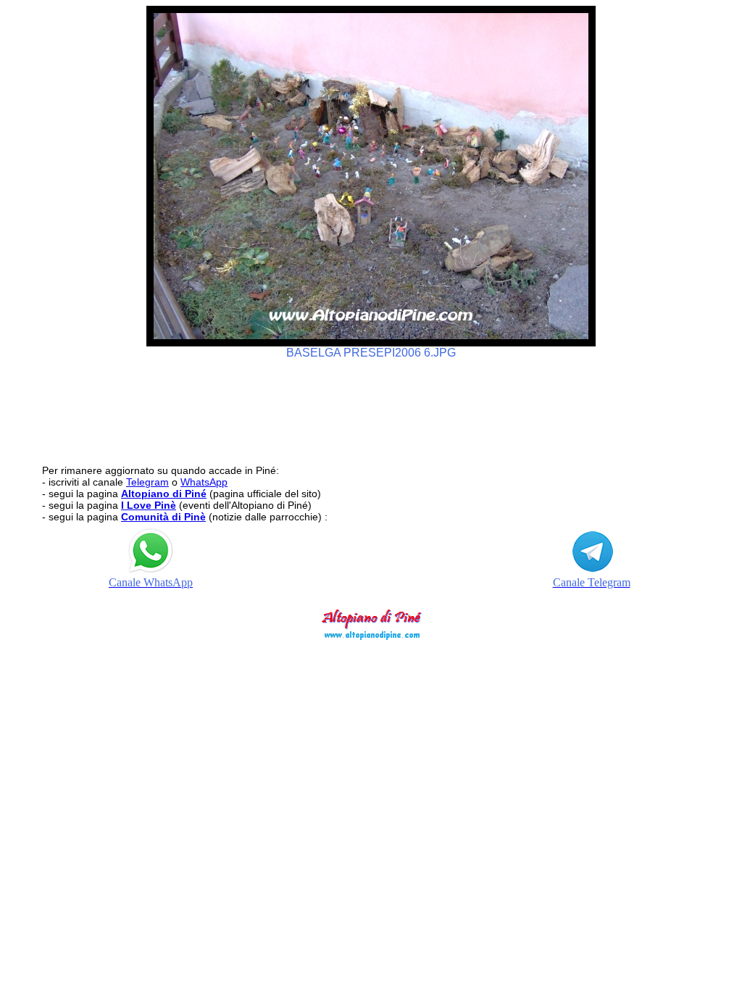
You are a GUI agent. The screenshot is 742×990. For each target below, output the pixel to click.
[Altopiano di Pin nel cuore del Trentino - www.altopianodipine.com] (371, 636)
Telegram (147, 482)
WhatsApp (204, 482)
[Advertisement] (371, 405)
